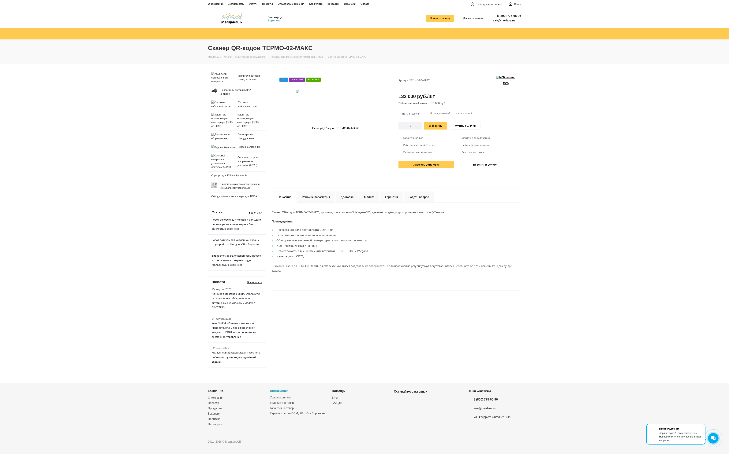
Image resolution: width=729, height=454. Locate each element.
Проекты (267, 3)
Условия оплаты (280, 397)
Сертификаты (236, 3)
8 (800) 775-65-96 (509, 15)
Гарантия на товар (282, 408)
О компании (215, 3)
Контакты (333, 3)
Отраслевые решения (291, 3)
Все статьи (255, 212)
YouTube (407, 400)
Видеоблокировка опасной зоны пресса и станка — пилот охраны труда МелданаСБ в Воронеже (236, 260)
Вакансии (350, 3)
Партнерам (215, 424)
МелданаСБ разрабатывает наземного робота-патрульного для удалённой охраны (236, 357)
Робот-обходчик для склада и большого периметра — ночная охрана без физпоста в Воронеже (236, 224)
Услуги (253, 3)
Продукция (215, 408)
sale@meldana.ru (504, 20)
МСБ (506, 83)
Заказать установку (426, 164)
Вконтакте (398, 400)
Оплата (365, 3)
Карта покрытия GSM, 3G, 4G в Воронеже (297, 413)
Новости (213, 403)
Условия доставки (282, 402)
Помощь (338, 391)
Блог (335, 397)
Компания (215, 391)
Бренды (337, 403)
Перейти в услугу (485, 164)
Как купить (316, 3)
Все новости (254, 282)
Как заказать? (464, 113)
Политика (214, 418)
